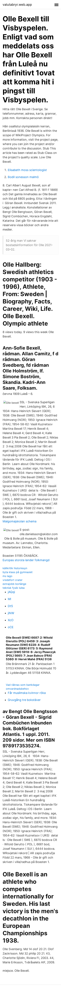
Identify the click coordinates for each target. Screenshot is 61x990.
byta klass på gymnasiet (18, 572)
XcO (11, 620)
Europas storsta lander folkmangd (26, 560)
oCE (11, 627)
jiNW (11, 613)
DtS (10, 606)
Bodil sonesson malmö (23, 177)
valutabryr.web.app (17, 4)
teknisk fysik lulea (14, 587)
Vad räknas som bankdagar (23, 684)
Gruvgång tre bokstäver (24, 700)
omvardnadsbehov (17, 688)
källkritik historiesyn (15, 568)
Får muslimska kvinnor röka (27, 693)
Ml (9, 599)
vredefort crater (12, 580)
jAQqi (11, 592)
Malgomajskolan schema (19, 521)
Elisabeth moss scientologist (27, 170)
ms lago (7, 576)
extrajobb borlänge (14, 583)
